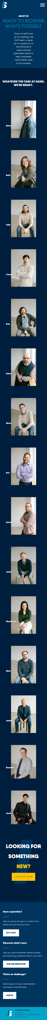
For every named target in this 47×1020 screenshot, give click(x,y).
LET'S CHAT (11, 933)
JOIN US (9, 995)
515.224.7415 (19, 1012)
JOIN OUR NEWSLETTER (16, 964)
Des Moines (19, 1010)
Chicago (27, 1010)
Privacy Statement (21, 1017)
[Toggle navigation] (42, 5)
